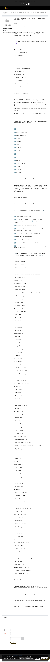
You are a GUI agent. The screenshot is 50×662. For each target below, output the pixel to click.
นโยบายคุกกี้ (8, 659)
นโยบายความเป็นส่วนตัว (29, 658)
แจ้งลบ (15, 23)
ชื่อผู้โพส (5, 630)
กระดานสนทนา (6, 12)
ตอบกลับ (13, 642)
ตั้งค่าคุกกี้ (38, 658)
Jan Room (13, 12)
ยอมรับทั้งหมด (45, 658)
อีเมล (4, 633)
